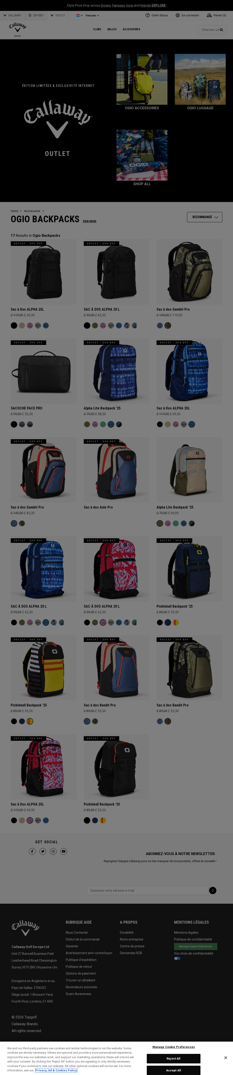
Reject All (173, 1058)
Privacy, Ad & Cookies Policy (56, 1070)
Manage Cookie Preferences (173, 1047)
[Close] (226, 1058)
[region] (116, 1058)
